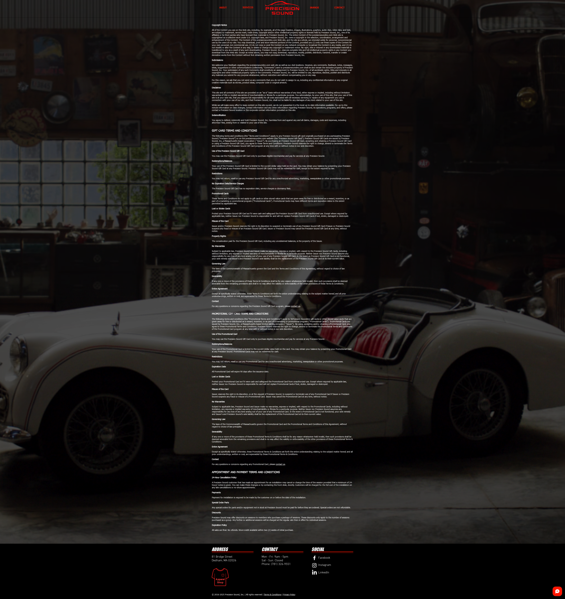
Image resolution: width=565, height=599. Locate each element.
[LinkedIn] (314, 573)
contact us (295, 306)
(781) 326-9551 (281, 564)
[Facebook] (314, 558)
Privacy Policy (289, 595)
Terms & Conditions (272, 595)
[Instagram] (314, 565)
